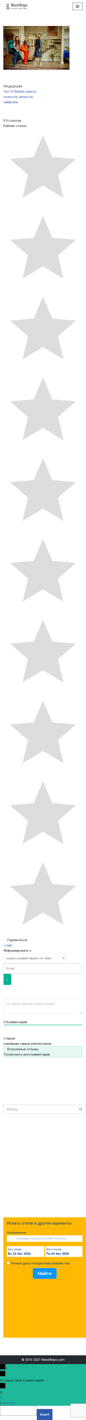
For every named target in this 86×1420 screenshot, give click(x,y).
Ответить (9, 1403)
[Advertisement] (43, 1165)
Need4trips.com (52, 1360)
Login (8, 945)
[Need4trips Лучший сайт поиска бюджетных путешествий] (16, 6)
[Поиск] (81, 1109)
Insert (44, 1414)
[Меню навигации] (77, 6)
